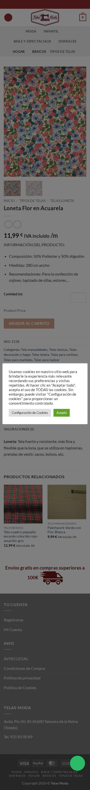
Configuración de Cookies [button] (30, 413)
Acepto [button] (61, 413)
